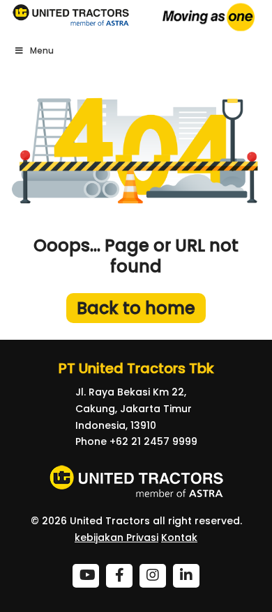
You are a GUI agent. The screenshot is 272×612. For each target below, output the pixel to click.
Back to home (136, 308)
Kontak (179, 537)
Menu (42, 50)
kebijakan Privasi (116, 537)
